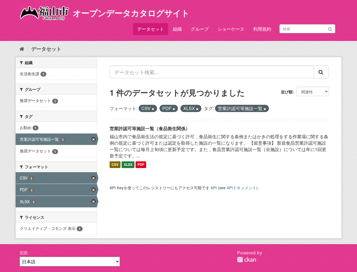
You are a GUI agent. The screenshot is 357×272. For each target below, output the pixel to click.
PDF (141, 164)
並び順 (287, 91)
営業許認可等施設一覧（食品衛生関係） (150, 128)
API (214, 187)
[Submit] (330, 28)
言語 (23, 252)
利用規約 (262, 29)
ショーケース (231, 29)
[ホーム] (22, 48)
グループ (200, 29)
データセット (150, 29)
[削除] (153, 108)
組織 (177, 29)
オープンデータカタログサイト (131, 13)
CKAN (246, 260)
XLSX (128, 164)
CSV (115, 164)
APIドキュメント (241, 187)
